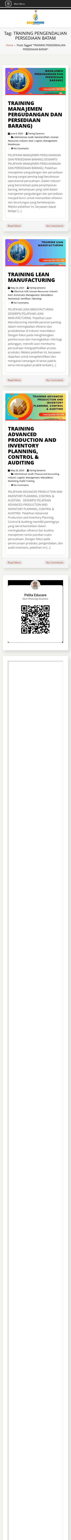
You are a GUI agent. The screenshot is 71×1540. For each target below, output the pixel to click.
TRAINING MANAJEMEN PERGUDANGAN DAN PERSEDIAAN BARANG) (35, 114)
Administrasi (20, 137)
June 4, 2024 (17, 133)
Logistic (38, 140)
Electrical (18, 291)
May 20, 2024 (17, 470)
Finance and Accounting (47, 473)
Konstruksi (19, 295)
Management (50, 140)
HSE (26, 291)
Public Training (26, 481)
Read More (14, 226)
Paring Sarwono (36, 133)
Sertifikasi (26, 298)
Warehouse (14, 144)
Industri (23, 140)
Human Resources (38, 291)
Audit (31, 137)
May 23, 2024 (17, 287)
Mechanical (13, 298)
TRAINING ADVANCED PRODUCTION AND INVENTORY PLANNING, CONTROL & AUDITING (32, 445)
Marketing (13, 481)
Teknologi (37, 298)
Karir (31, 140)
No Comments (21, 148)
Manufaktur (47, 295)
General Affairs (42, 137)
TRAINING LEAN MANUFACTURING (31, 277)
